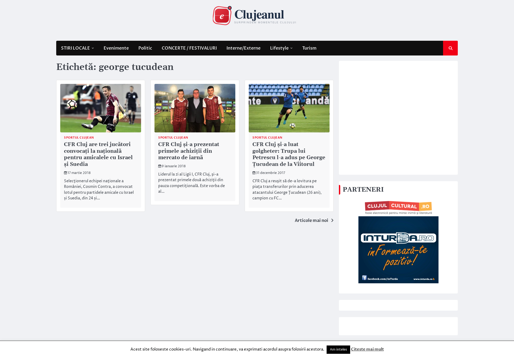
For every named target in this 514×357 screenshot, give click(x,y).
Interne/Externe (243, 48)
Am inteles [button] (338, 349)
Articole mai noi (311, 221)
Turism (309, 48)
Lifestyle (279, 48)
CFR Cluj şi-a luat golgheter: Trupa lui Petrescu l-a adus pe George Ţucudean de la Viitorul (288, 154)
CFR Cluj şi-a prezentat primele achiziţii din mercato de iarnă (188, 151)
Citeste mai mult (367, 349)
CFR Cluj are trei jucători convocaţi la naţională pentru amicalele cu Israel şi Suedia (98, 154)
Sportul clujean (79, 137)
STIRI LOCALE (75, 48)
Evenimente (116, 48)
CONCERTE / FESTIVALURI (189, 48)
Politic (145, 48)
